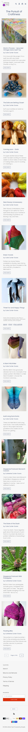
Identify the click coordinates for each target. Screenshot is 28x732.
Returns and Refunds (10, 673)
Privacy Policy (7, 677)
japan (5, 324)
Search (5, 669)
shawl (10, 324)
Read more (7, 67)
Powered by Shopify (19, 727)
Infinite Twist (10, 727)
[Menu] (25, 3)
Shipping (6, 686)
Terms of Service (8, 681)
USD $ (13, 709)
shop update (17, 324)
